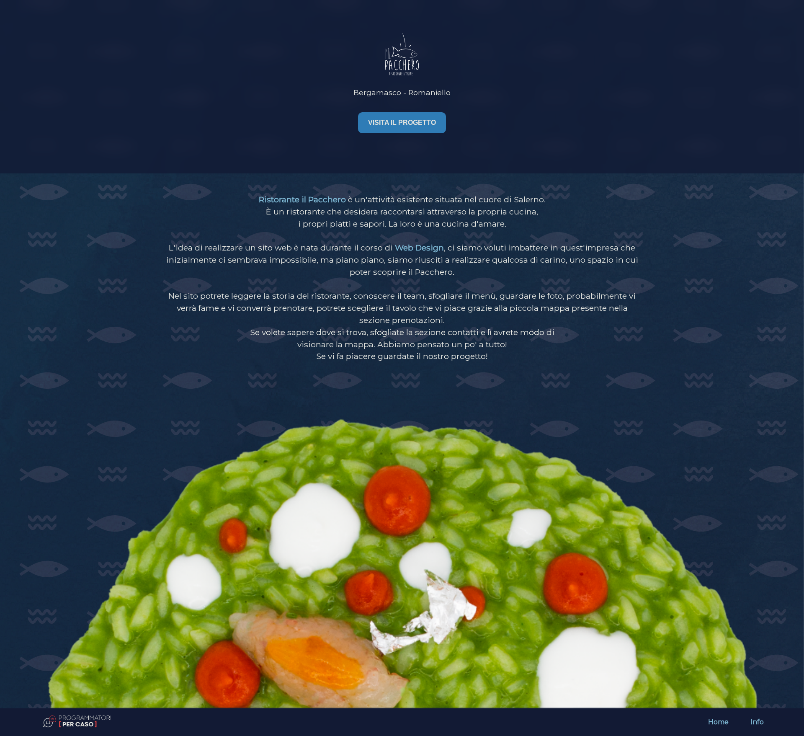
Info (757, 722)
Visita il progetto (402, 122)
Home (718, 722)
